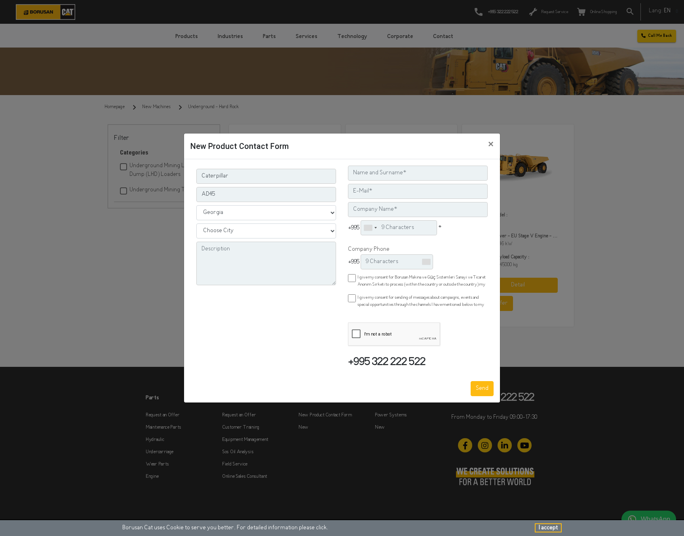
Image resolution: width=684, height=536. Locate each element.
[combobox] (370, 228)
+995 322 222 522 (387, 363)
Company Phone (369, 249)
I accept (548, 528)
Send (482, 388)
